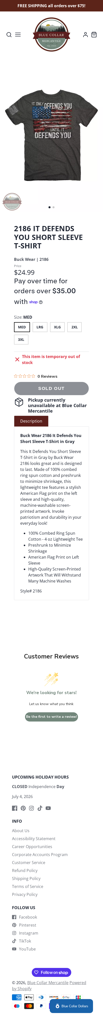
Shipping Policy (26, 878)
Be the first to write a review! (51, 716)
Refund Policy (25, 870)
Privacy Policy (25, 894)
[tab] (31, 421)
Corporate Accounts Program (40, 854)
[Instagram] (31, 808)
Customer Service (28, 862)
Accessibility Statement (34, 838)
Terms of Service (27, 886)
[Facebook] (15, 808)
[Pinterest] (23, 808)
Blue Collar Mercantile (47, 982)
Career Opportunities (32, 846)
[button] (49, 207)
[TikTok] (40, 808)
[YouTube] (48, 808)
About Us (21, 830)
